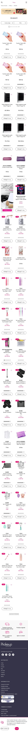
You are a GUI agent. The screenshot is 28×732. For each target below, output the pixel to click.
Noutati (2, 665)
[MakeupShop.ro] (14, 2)
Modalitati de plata (4, 686)
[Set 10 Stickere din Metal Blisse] (7, 495)
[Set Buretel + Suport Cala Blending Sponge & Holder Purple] (20, 495)
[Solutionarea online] (14, 701)
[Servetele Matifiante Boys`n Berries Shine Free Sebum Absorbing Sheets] (20, 434)
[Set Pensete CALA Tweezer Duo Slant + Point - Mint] (7, 587)
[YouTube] (9, 654)
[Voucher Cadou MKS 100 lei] (20, 36)
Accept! (17, 728)
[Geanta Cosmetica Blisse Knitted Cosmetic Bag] (7, 465)
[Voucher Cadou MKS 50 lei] (7, 36)
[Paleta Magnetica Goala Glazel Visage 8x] (7, 97)
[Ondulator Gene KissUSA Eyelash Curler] (20, 250)
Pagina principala (4, 5)
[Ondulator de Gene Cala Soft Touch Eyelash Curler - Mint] (20, 526)
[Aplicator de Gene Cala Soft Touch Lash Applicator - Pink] (7, 557)
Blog (2, 668)
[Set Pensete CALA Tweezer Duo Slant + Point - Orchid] (20, 281)
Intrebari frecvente (4, 690)
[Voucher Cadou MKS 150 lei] (7, 66)
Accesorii (15, 5)
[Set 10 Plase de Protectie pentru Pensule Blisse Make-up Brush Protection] (7, 434)
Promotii (2, 666)
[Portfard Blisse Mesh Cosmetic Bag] (20, 404)
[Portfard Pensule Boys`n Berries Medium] (20, 158)
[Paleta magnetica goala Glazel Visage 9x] (7, 128)
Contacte (2, 672)
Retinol (2, 676)
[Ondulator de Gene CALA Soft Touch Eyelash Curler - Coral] (7, 312)
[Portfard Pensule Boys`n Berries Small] (7, 158)
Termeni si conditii (4, 711)
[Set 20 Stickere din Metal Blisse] (20, 465)
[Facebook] (2, 654)
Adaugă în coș (7, 57)
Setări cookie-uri (5, 728)
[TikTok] (13, 654)
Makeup (10, 5)
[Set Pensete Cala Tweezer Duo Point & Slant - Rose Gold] (20, 557)
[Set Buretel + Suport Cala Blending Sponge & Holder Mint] (7, 526)
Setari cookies (3, 713)
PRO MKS (3, 670)
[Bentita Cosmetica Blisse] (7, 404)
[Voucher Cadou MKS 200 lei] (20, 66)
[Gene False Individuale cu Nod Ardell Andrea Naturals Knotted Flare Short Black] (20, 342)
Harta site (3, 692)
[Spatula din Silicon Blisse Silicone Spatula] (7, 373)
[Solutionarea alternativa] (14, 697)
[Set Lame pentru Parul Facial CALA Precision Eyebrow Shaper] (20, 312)
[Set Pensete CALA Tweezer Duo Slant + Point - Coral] (7, 281)
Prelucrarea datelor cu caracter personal (8, 715)
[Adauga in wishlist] (11, 33)
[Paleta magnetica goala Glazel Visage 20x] (20, 128)
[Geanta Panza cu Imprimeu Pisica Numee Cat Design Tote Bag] (7, 220)
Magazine (3, 674)
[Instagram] (6, 654)
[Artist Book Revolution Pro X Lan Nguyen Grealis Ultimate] (20, 189)
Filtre (20, 23)
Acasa (2, 663)
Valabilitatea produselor (5, 688)
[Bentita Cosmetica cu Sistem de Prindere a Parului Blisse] (20, 373)
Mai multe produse (14, 614)
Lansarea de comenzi (5, 684)
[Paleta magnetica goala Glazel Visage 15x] (20, 97)
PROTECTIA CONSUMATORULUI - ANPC (9, 694)
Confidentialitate (4, 709)
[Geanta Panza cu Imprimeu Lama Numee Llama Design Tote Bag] (20, 220)
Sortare (7, 23)
